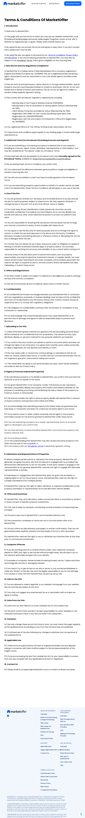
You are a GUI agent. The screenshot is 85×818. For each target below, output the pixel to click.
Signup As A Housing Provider (67, 735)
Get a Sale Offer (66, 762)
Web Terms (45, 787)
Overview (44, 714)
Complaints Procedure (49, 790)
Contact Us (45, 753)
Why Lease (44, 723)
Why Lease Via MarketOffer (46, 727)
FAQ (42, 735)
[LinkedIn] (8, 716)
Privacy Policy (72, 55)
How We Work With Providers (67, 726)
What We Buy (65, 750)
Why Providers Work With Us (67, 720)
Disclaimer (12, 58)
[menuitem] (38, 3)
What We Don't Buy (67, 753)
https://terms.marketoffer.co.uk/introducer (52, 159)
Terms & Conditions (56, 55)
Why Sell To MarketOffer (64, 757)
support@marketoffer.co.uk (51, 750)
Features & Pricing (47, 732)
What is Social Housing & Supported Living (49, 718)
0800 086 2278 (46, 746)
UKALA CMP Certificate (49, 777)
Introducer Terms (24, 60)
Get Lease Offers (47, 738)
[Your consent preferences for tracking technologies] (81, 814)
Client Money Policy (48, 773)
